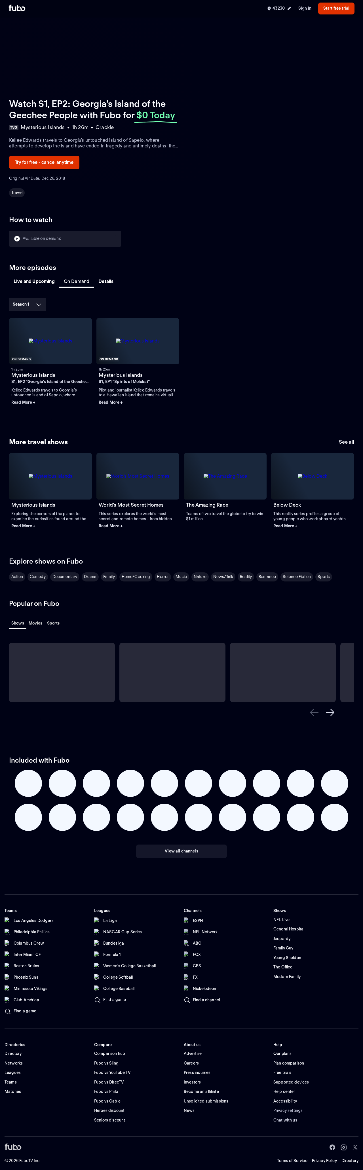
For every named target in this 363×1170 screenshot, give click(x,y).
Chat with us (285, 1120)
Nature (200, 576)
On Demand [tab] (76, 281)
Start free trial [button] (336, 8)
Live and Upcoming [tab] (34, 281)
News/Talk (223, 576)
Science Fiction (297, 576)
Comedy (38, 576)
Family (109, 576)
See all (346, 442)
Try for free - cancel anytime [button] (44, 162)
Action (17, 576)
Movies (36, 623)
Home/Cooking (136, 576)
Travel (16, 192)
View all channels (181, 851)
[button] (50, 402)
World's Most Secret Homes (131, 505)
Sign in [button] (304, 8)
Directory (349, 1160)
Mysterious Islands (33, 375)
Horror (163, 576)
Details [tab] (105, 281)
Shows (17, 623)
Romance (267, 576)
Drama (90, 576)
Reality (246, 576)
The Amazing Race (207, 505)
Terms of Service (292, 1160)
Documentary (64, 576)
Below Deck (287, 505)
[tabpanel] (181, 355)
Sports (324, 576)
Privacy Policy (324, 1160)
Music (181, 576)
